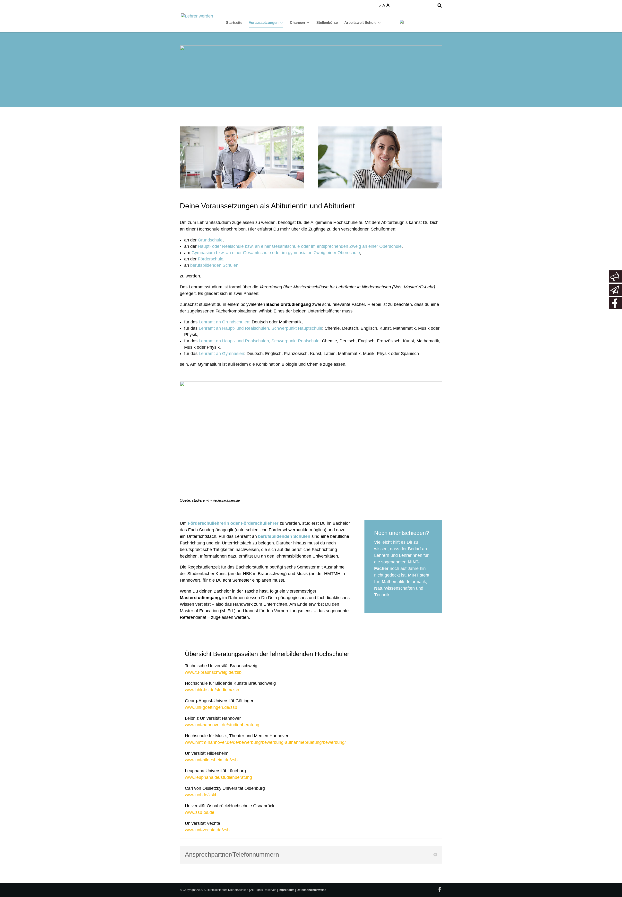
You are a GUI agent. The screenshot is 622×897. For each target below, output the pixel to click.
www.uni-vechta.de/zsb (207, 829)
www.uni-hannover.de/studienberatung (222, 724)
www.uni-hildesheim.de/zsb (211, 759)
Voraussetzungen (263, 22)
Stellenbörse (327, 22)
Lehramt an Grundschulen (224, 322)
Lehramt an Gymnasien (221, 353)
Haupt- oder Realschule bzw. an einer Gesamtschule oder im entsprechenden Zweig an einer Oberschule (300, 246)
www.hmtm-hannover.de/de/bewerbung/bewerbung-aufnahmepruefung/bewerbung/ (265, 742)
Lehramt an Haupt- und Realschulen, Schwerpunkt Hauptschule (260, 328)
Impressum (286, 890)
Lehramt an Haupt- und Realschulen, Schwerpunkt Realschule (259, 340)
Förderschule (210, 259)
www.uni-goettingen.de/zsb (211, 707)
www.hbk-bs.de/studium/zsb (212, 689)
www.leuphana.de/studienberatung (218, 777)
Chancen (297, 22)
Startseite (234, 22)
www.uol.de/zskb (201, 794)
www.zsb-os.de (199, 812)
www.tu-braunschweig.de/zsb (213, 672)
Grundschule (210, 240)
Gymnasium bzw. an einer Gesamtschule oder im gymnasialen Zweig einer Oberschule (275, 252)
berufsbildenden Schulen (214, 265)
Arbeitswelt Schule (360, 22)
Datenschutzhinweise (311, 890)
